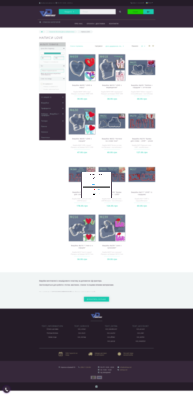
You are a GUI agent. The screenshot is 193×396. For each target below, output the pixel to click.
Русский (97, 194)
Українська (97, 185)
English (97, 189)
